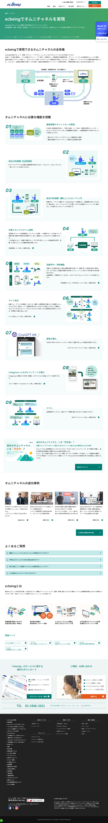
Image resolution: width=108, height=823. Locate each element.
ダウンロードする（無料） (39, 696)
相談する (94, 696)
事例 (8, 746)
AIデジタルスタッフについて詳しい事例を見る (82, 348)
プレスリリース (11, 755)
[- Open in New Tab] (9, 807)
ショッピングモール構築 (63, 728)
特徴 (48, 6)
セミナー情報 (11, 760)
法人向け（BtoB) (62, 726)
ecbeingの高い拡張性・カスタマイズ (50, 37)
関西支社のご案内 (12, 766)
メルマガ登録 (11, 784)
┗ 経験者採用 (10, 775)
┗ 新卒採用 (9, 773)
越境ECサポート (61, 731)
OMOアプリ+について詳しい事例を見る (84, 417)
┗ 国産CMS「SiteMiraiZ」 (14, 737)
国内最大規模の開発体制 (87, 643)
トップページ (8, 37)
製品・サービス (18, 37)
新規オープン (35, 723)
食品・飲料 (85, 723)
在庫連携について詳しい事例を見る (19, 248)
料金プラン (62, 6)
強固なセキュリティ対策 (62, 643)
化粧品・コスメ (86, 731)
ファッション (85, 726)
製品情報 (9, 722)
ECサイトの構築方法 (37, 739)
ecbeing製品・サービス (13, 643)
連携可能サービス (12, 751)
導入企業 (9, 748)
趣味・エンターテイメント (89, 728)
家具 (83, 733)
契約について (11, 780)
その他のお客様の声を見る (86, 533)
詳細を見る (21, 520)
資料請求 (94, 3)
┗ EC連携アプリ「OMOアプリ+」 (15, 735)
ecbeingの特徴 (11, 720)
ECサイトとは (36, 736)
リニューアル (35, 726)
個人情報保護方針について (14, 782)
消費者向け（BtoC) (62, 723)
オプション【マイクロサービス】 (16, 724)
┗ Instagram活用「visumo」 (15, 726)
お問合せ (94, 6)
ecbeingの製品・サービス (31, 37)
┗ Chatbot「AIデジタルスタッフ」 (16, 740)
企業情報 (78, 2)
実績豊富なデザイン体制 (13, 648)
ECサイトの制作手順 (37, 741)
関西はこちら (82, 2)
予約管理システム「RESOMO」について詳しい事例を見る (78, 283)
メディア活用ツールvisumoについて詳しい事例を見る (25, 384)
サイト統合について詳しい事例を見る (20, 316)
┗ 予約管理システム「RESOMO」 (15, 742)
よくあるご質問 (11, 753)
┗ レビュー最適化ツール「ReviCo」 (16, 729)
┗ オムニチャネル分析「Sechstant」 (12, 732)
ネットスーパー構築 (62, 733)
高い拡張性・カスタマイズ (39, 643)
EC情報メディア (11, 762)
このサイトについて (12, 777)
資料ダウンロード (82, 467)
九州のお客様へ (11, 768)
